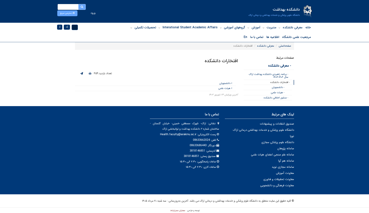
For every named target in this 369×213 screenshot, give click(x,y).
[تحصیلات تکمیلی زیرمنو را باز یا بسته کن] (131, 27)
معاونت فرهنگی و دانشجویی (277, 185)
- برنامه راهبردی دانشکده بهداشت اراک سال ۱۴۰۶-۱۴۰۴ (268, 75)
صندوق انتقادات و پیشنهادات (277, 124)
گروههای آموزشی (234, 27)
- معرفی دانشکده (279, 65)
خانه (308, 27)
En (245, 37)
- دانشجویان (278, 87)
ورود (93, 13)
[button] (67, 13)
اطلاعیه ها (272, 37)
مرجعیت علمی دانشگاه (296, 37)
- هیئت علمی (277, 93)
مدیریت (271, 27)
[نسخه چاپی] (90, 73)
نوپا (292, 136)
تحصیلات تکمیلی (145, 27)
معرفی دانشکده (292, 27)
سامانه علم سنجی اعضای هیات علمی (272, 154)
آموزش (256, 27)
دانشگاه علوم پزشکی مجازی (277, 142)
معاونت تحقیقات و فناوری (278, 179)
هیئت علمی (224, 88)
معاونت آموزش (285, 173)
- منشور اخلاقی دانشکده (276, 98)
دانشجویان (225, 83)
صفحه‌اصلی (285, 46)
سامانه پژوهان (285, 148)
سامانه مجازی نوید (283, 167)
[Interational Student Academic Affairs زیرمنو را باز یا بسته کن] (159, 27)
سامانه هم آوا (286, 160)
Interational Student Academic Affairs (190, 27)
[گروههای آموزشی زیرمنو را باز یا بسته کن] (221, 27)
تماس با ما (256, 37)
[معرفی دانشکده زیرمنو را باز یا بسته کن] (279, 27)
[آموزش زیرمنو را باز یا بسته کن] (248, 27)
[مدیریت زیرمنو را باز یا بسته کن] (263, 27)
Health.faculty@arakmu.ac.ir (178, 134)
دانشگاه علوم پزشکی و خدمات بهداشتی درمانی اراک (263, 130)
